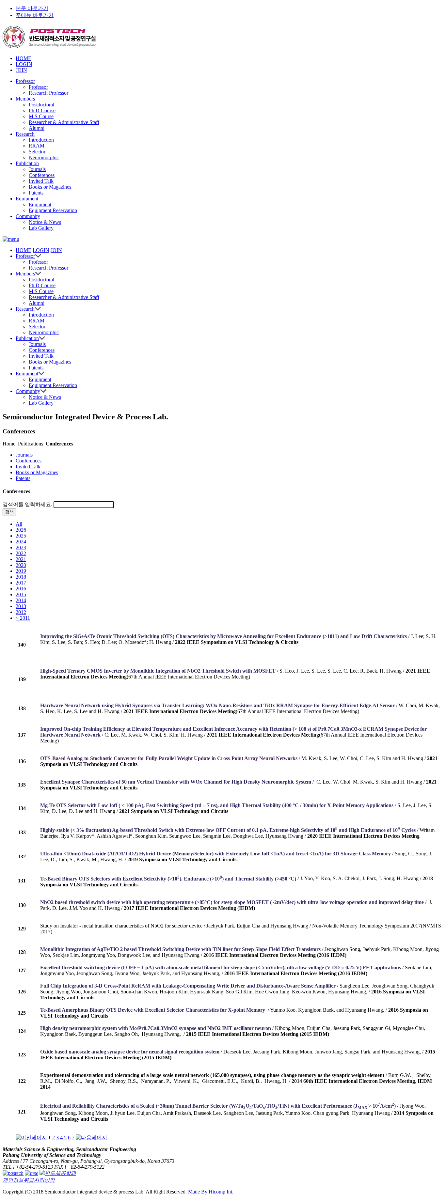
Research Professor (48, 93)
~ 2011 (23, 618)
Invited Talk (41, 181)
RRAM (36, 145)
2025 (21, 535)
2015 (21, 594)
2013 (21, 606)
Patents (36, 192)
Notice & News (45, 222)
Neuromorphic (44, 157)
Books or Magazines (50, 187)
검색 (9, 511)
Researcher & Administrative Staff (64, 122)
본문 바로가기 (32, 8)
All (19, 524)
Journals (37, 169)
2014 (21, 600)
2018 (21, 577)
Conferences (42, 175)
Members (25, 98)
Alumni (36, 128)
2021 (21, 559)
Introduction (41, 140)
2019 (21, 571)
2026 (21, 530)
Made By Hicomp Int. (210, 1191)
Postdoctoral (41, 104)
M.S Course (41, 116)
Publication (27, 163)
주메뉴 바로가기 (35, 15)
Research (25, 134)
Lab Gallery (41, 228)
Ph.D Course (42, 110)
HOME (23, 58)
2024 (21, 541)
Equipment (27, 198)
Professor (25, 81)
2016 (21, 588)
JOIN (21, 70)
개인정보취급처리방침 (29, 1180)
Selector (37, 151)
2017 (21, 582)
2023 (21, 547)
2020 (21, 565)
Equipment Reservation (53, 210)
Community (28, 216)
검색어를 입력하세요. (27, 504)
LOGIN (24, 64)
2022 (21, 553)
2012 (21, 612)
